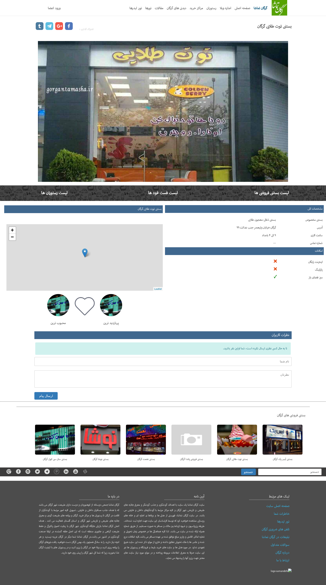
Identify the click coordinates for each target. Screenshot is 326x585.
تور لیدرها (136, 8)
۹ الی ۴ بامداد (269, 236)
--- (274, 243)
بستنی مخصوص (314, 220)
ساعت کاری (317, 236)
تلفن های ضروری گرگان (275, 529)
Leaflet (158, 289)
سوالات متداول (280, 545)
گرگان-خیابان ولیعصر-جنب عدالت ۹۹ (256, 228)
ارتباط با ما (282, 560)
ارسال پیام (46, 396)
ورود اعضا (54, 8)
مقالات (159, 8)
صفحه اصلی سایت (277, 506)
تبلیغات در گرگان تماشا (275, 537)
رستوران (211, 8)
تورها (148, 8)
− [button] (12, 237)
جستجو (248, 472)
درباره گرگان (282, 552)
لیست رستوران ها (54, 193)
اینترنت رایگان (315, 262)
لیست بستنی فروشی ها (272, 193)
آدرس (320, 228)
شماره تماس (316, 243)
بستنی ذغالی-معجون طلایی (262, 220)
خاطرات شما (281, 514)
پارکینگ (319, 270)
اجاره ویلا (225, 8)
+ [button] (12, 230)
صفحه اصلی (242, 8)
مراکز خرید (196, 8)
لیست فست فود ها (163, 193)
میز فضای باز (315, 278)
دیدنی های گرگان (176, 8)
